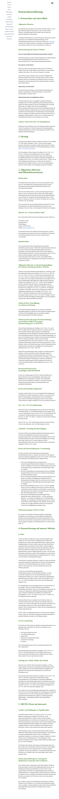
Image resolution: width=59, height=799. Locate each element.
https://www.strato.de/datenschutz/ (26, 148)
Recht (9, 9)
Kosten (9, 7)
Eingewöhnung (9, 21)
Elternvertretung (9, 29)
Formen (9, 4)
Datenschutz (9, 36)
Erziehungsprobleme (9, 34)
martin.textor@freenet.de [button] (28, 228)
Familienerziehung (9, 31)
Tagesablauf (9, 24)
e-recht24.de (52, 41)
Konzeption (9, 14)
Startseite (9, 2)
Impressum (9, 38)
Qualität (9, 17)
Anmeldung (9, 19)
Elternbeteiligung (9, 26)
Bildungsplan (9, 12)
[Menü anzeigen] (52, 3)
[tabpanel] (37, 399)
